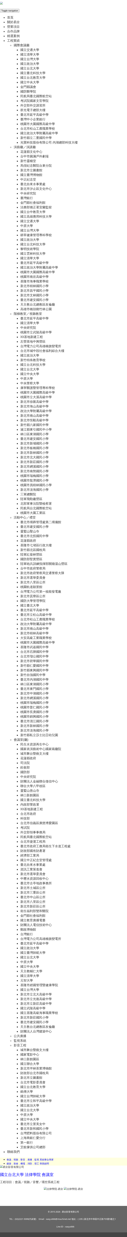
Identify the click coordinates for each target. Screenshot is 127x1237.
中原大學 (26, 225)
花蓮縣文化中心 (31, 151)
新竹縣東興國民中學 (34, 670)
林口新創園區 (29, 795)
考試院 (25, 827)
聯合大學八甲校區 (32, 786)
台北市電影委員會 (32, 1082)
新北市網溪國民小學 (34, 466)
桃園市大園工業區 (32, 512)
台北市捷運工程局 (32, 841)
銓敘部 (25, 767)
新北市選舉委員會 (32, 577)
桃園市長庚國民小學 (34, 712)
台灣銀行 (26, 934)
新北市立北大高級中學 (36, 994)
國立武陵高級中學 (32, 1008)
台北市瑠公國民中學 (34, 656)
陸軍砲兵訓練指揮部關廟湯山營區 (43, 563)
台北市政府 (28, 813)
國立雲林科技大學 (32, 253)
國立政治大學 (29, 63)
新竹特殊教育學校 (32, 360)
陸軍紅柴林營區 (31, 554)
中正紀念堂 (28, 179)
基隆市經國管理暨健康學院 (39, 985)
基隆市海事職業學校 (34, 281)
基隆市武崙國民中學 (34, 647)
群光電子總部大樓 (32, 110)
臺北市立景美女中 (32, 1124)
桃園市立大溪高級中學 (36, 397)
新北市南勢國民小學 (34, 471)
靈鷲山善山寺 (29, 790)
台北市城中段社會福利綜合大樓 (42, 350)
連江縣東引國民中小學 (36, 429)
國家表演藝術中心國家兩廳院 (40, 749)
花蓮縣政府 (28, 540)
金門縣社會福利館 (32, 202)
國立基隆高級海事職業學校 (39, 1012)
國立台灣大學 (29, 59)
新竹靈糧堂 (28, 161)
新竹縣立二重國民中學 (36, 137)
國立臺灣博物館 (31, 174)
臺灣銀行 (26, 198)
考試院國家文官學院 (34, 100)
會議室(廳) (21, 739)
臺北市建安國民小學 (34, 299)
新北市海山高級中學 (34, 406)
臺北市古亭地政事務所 (36, 883)
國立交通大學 (29, 49)
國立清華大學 (29, 54)
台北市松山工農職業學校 (37, 128)
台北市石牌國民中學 (34, 651)
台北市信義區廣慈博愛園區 (39, 823)
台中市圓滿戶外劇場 (34, 156)
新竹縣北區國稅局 (32, 549)
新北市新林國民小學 (34, 452)
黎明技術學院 (29, 249)
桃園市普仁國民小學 (34, 707)
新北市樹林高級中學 (34, 633)
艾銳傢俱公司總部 (32, 1147)
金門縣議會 (28, 86)
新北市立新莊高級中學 (36, 1003)
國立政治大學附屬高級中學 (39, 133)
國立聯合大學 (29, 1063)
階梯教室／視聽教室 (28, 313)
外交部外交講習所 (32, 105)
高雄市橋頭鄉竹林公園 (36, 309)
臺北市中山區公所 (32, 897)
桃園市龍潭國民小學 (34, 480)
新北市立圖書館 (31, 170)
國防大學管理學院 (32, 600)
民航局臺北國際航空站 (36, 96)
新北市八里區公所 (32, 582)
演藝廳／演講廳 (25, 147)
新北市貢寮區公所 (32, 596)
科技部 (25, 818)
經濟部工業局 (29, 855)
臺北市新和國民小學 (34, 1128)
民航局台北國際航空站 (36, 508)
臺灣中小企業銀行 (32, 119)
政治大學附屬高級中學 (36, 411)
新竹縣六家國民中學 (34, 424)
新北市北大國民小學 (34, 457)
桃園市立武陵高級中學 (36, 332)
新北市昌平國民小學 (34, 290)
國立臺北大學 (29, 605)
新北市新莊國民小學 (34, 462)
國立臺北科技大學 (32, 73)
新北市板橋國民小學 (34, 448)
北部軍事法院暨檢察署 (36, 503)
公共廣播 (20, 1036)
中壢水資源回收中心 (34, 878)
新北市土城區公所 (32, 887)
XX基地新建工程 (31, 337)
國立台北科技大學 (32, 244)
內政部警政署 (29, 804)
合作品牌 (13, 31)
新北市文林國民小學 (34, 295)
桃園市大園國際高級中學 (37, 124)
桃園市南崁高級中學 (34, 276)
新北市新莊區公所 (32, 906)
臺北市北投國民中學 (34, 536)
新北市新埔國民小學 (34, 443)
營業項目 (13, 26)
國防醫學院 (28, 91)
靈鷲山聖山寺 (29, 531)
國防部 (25, 772)
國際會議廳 (21, 45)
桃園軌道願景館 (31, 587)
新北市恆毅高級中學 (34, 420)
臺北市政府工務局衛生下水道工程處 (45, 846)
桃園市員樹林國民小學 (36, 485)
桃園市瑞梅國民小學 (34, 475)
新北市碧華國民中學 (34, 661)
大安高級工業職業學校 (36, 637)
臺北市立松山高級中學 (36, 614)
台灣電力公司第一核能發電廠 (40, 591)
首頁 (10, 17)
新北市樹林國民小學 (34, 286)
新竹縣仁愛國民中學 (34, 665)
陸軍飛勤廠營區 (31, 499)
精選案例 (13, 36)
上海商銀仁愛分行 (32, 1137)
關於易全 (13, 22)
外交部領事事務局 (32, 832)
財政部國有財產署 (32, 850)
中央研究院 (28, 193)
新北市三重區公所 (32, 892)
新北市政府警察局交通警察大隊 (42, 573)
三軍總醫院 (28, 494)
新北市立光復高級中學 (36, 999)
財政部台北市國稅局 (34, 1073)
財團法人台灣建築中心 (36, 1031)
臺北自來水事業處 (32, 184)
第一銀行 (26, 1142)
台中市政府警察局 (32, 568)
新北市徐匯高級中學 (34, 401)
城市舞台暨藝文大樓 (34, 753)
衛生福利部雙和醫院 (34, 911)
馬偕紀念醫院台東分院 (36, 165)
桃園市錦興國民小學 (34, 716)
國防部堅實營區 (31, 559)
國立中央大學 (29, 82)
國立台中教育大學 (32, 212)
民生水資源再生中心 (34, 744)
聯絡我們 (13, 1151)
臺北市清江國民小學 (34, 721)
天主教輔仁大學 (31, 971)
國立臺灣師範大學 (32, 952)
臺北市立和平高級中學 (36, 1100)
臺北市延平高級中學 (34, 114)
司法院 (25, 762)
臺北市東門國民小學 (34, 688)
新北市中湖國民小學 (34, 693)
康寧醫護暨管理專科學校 (37, 387)
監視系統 (20, 1040)
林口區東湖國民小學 (34, 434)
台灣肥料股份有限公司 (36, 1133)
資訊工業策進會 (31, 869)
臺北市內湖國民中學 (34, 679)
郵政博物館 (28, 929)
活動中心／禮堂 (25, 517)
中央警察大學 (29, 383)
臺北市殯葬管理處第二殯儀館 (40, 522)
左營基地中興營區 (32, 341)
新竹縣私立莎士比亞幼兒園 (39, 735)
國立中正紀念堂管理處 (36, 860)
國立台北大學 (29, 68)
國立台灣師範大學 (32, 1096)
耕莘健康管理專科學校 (36, 235)
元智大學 (26, 980)
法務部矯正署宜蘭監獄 (36, 207)
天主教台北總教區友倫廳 (37, 304)
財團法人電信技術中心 (36, 925)
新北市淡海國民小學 (34, 489)
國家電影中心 (29, 1054)
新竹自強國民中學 (32, 674)
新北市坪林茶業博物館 (36, 1068)
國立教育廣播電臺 (32, 920)
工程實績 (13, 40)
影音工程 (20, 1045)
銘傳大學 (26, 1091)
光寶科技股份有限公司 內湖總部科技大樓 (49, 142)
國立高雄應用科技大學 (36, 216)
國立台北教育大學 (32, 77)
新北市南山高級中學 (34, 415)
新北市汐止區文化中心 (36, 188)
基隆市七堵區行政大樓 (36, 545)
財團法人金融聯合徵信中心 (39, 781)
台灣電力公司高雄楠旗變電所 (40, 346)
